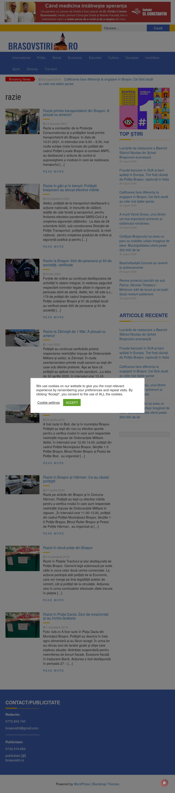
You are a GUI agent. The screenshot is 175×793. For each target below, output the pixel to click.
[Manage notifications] (164, 783)
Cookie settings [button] (48, 402)
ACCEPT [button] (72, 402)
